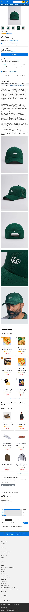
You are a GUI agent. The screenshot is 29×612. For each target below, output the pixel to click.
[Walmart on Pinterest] (10, 600)
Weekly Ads (19, 534)
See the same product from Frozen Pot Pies (19, 398)
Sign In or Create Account (11, 533)
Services (11, 4)
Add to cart (14, 54)
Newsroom (3, 545)
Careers (3, 543)
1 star (3, 515)
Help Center (22, 533)
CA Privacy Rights (5, 585)
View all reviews (5, 505)
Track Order (11, 534)
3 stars (2, 512)
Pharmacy (3, 569)
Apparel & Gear (21, 85)
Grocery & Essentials (23, 4)
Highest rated (16, 519)
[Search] (23, 2)
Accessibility (3, 573)
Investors (3, 547)
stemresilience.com (14, 43)
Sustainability (4, 549)
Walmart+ (3, 561)
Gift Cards (3, 563)
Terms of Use (4, 581)
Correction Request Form (8, 485)
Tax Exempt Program (5, 577)
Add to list (8, 75)
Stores (2, 557)
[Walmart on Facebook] (2, 600)
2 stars (2, 514)
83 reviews (10, 33)
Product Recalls (4, 575)
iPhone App (3, 593)
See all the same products (23, 473)
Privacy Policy (4, 583)
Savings (16, 4)
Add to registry (22, 75)
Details (11, 72)
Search (25, 522)
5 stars (2, 509)
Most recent (8, 519)
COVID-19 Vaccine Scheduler (7, 567)
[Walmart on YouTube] (7, 600)
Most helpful (4, 522)
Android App (3, 595)
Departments (5, 4)
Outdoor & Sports (13, 85)
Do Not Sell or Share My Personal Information (10, 589)
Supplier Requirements (5, 550)
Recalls (2, 571)
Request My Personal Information (8, 587)
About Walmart (4, 541)
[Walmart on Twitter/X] (4, 600)
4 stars (2, 510)
